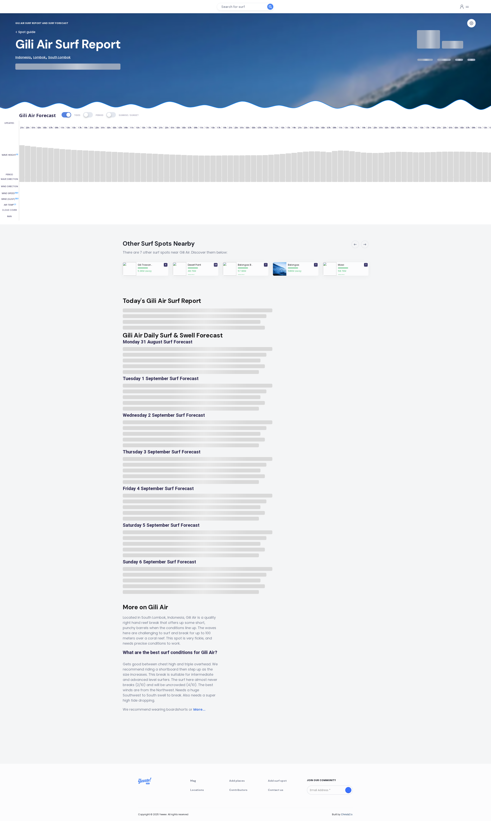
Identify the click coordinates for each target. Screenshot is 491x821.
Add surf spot (277, 780)
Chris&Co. (347, 814)
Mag (193, 780)
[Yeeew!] (29, 7)
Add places (237, 780)
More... (199, 709)
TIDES (77, 115)
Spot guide (26, 32)
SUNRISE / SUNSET (129, 115)
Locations (197, 789)
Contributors (238, 789)
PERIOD (99, 115)
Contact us (275, 789)
